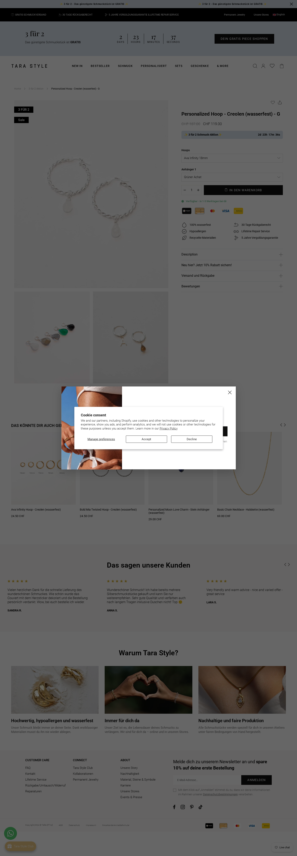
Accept (146, 439)
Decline (192, 439)
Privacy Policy (169, 428)
